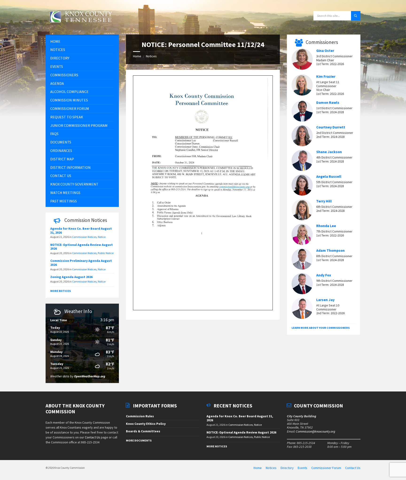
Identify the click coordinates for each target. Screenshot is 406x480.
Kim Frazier (325, 76)
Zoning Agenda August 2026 (71, 277)
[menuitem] (82, 41)
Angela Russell (328, 176)
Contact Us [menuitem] (352, 468)
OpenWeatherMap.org (89, 376)
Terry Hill (324, 201)
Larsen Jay (325, 300)
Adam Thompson (330, 250)
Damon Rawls (327, 102)
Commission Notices (84, 237)
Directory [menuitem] (287, 468)
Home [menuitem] (258, 468)
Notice (101, 237)
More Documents (139, 440)
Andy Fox (323, 275)
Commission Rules (140, 416)
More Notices (60, 291)
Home (137, 56)
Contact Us (92, 437)
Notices (151, 56)
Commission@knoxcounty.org (315, 431)
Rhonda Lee (326, 226)
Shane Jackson (329, 152)
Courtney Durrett (330, 127)
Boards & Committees (143, 431)
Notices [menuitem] (271, 468)
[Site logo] (81, 25)
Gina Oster (325, 50)
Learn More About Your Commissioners (321, 327)
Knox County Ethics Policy (146, 424)
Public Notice (105, 253)
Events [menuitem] (302, 468)
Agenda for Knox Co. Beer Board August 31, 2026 (81, 230)
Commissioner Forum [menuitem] (326, 468)
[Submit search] (355, 15)
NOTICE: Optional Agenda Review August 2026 (81, 247)
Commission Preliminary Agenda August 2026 (81, 263)
